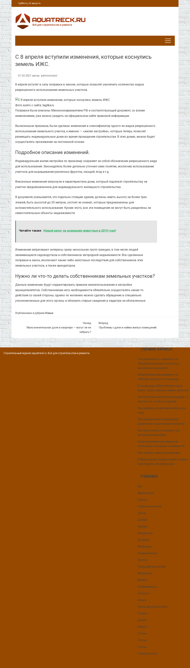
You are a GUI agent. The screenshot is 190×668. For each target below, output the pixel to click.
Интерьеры (145, 546)
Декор (142, 513)
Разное (142, 613)
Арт (140, 486)
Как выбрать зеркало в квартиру (159, 452)
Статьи (142, 633)
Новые (49, 313)
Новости (143, 593)
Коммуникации (147, 553)
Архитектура (145, 493)
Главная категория (149, 506)
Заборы (143, 526)
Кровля (142, 560)
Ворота (142, 499)
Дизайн (142, 519)
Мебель (143, 580)
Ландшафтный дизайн (152, 566)
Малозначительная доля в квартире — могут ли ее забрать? (59, 327)
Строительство (147, 653)
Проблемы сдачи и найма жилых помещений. (128, 325)
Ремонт (142, 626)
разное (142, 620)
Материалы (145, 573)
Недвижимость (147, 586)
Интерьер (144, 539)
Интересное (145, 533)
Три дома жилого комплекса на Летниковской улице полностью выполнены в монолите (158, 363)
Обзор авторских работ (153, 606)
